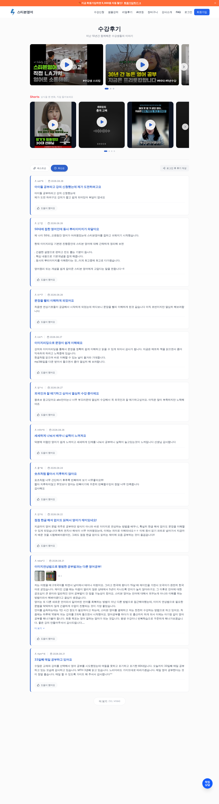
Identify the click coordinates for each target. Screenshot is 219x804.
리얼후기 (127, 12)
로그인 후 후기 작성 (176, 168)
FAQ (178, 12)
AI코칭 (140, 12)
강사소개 (167, 12)
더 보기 (38, 628)
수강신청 (99, 12)
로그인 (188, 12)
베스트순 (41, 168)
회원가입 (202, 12)
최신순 (61, 168)
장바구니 (153, 12)
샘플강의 (113, 12)
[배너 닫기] (215, 3)
